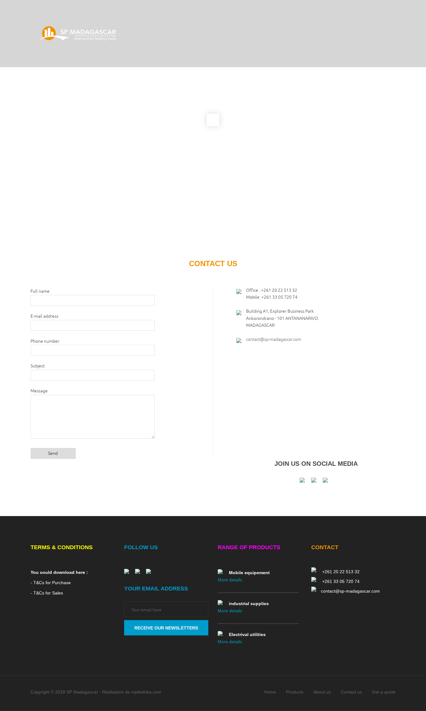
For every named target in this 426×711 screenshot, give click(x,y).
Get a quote (383, 691)
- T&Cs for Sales (47, 592)
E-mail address (44, 316)
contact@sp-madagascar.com (273, 339)
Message (39, 391)
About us (322, 691)
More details (230, 579)
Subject (38, 366)
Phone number (45, 341)
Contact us (351, 691)
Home (270, 691)
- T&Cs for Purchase (51, 582)
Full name (40, 291)
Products (294, 691)
